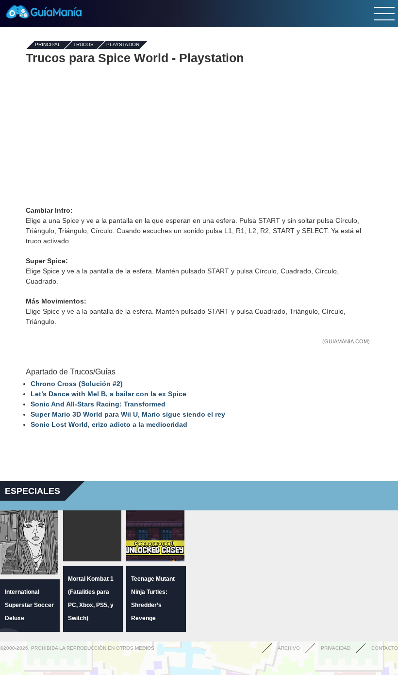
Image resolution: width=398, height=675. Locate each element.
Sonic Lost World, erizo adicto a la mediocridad (109, 424)
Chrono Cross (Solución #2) (77, 384)
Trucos (83, 45)
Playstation (122, 45)
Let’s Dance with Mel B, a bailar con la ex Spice (108, 394)
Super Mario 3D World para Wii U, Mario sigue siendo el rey (128, 414)
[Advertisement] (199, 135)
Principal (48, 45)
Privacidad (335, 648)
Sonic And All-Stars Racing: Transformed (98, 404)
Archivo (289, 648)
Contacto (384, 648)
